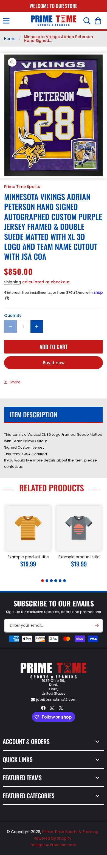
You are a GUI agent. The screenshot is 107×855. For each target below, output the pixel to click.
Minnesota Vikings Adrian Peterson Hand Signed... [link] (58, 38)
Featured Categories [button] (29, 795)
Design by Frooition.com (53, 845)
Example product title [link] (28, 556)
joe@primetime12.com (56, 699)
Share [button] (15, 382)
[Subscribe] (97, 625)
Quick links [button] (18, 759)
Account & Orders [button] (26, 741)
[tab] (42, 580)
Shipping (12, 282)
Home (10, 39)
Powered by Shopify (52, 838)
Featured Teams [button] (22, 777)
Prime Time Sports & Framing (70, 831)
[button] (6, 21)
